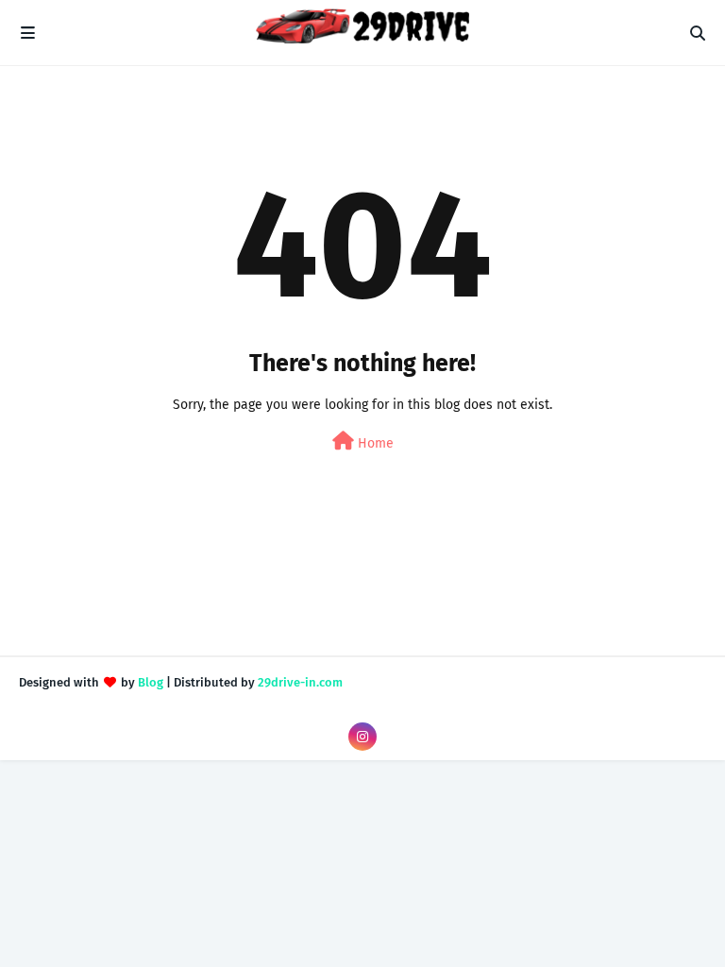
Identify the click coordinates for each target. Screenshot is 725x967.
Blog (150, 682)
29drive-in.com (300, 682)
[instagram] (362, 736)
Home (374, 443)
